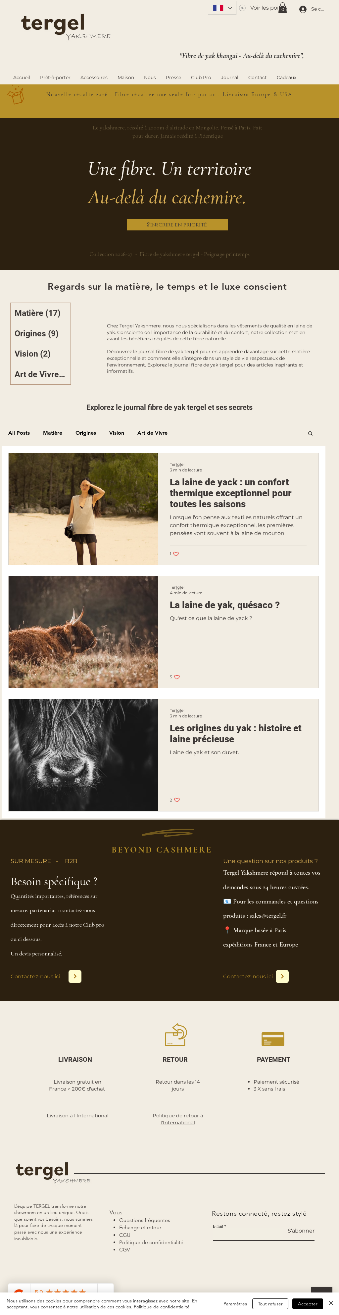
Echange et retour (140, 1227)
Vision (116, 433)
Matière (52, 433)
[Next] (75, 976)
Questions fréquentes (144, 1220)
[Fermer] (331, 1304)
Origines (85, 433)
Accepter (307, 1304)
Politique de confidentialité (162, 1307)
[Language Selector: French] (222, 8)
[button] (282, 7)
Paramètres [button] (235, 1304)
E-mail (218, 1226)
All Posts (19, 433)
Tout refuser (270, 1304)
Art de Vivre (152, 433)
